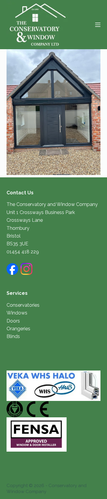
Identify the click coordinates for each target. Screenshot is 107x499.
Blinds (13, 336)
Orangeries (18, 328)
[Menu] (97, 24)
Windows (17, 313)
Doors (13, 321)
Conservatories (23, 305)
